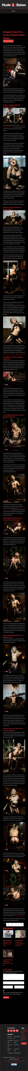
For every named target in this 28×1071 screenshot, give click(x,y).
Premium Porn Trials (9, 1037)
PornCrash (16, 1044)
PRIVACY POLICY (19, 1061)
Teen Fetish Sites (10, 1041)
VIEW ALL (24, 1043)
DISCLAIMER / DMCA (9, 1061)
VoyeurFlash (10, 1053)
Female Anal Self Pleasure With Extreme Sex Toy (14, 354)
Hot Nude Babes (8, 41)
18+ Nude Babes (9, 924)
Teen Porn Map (9, 1045)
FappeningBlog (17, 924)
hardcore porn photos (19, 470)
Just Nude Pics (16, 1049)
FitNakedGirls (17, 1053)
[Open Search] (14, 11)
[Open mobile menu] (12, 11)
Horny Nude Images (18, 304)
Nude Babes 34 (17, 1037)
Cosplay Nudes (12, 924)
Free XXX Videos (16, 1041)
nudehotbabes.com (19, 1057)
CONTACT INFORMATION (14, 1062)
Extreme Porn (9, 1049)
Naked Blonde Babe (22, 924)
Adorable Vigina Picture (18, 915)
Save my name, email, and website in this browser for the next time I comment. (13, 993)
